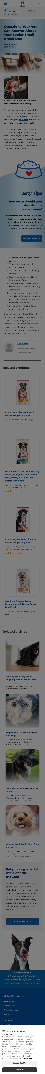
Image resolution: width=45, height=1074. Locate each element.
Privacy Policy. (28, 1058)
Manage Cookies (20, 1063)
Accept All (19, 1070)
